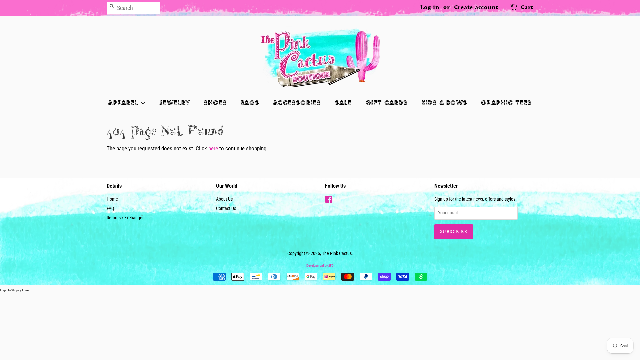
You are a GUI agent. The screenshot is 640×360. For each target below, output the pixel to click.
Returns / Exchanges (125, 218)
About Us (224, 199)
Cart (527, 7)
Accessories (297, 102)
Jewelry (174, 102)
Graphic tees (506, 102)
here (213, 148)
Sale (343, 102)
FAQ (110, 208)
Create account (476, 7)
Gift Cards (387, 102)
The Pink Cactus (337, 253)
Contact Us (226, 208)
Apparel (124, 102)
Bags (250, 102)
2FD (331, 265)
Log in (430, 7)
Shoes (215, 102)
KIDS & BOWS (444, 102)
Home (112, 199)
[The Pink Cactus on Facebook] (329, 201)
